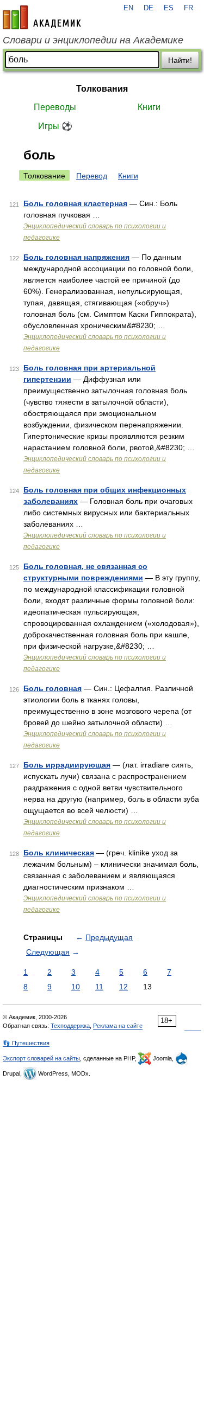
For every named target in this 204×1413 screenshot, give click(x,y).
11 (99, 986)
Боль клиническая (58, 852)
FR (188, 8)
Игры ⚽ (55, 126)
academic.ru (42, 17)
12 (123, 986)
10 (75, 986)
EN (128, 8)
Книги (149, 107)
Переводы (55, 107)
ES (169, 8)
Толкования (102, 88)
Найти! (180, 60)
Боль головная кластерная (75, 203)
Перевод (91, 175)
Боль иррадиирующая (66, 764)
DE (148, 8)
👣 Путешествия (26, 1043)
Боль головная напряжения (76, 257)
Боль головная (52, 688)
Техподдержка (70, 1025)
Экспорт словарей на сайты (41, 1058)
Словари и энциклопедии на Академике (93, 40)
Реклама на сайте (118, 1025)
